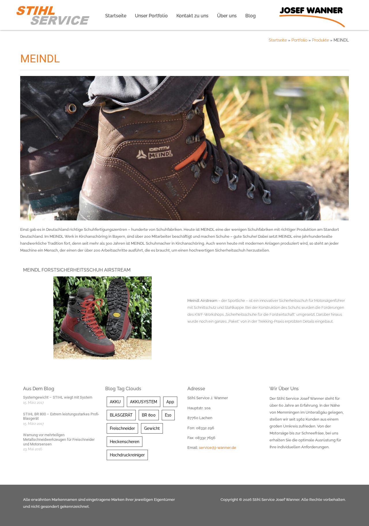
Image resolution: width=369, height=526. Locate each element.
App (170, 401)
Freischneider (122, 428)
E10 (168, 415)
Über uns (227, 15)
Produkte (320, 40)
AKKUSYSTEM (143, 401)
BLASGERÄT (121, 415)
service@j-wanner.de (217, 447)
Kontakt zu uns (192, 15)
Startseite (115, 15)
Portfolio (299, 40)
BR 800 (149, 415)
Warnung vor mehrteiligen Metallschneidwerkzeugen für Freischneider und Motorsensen (59, 439)
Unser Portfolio (151, 15)
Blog (250, 15)
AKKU (115, 401)
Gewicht (152, 428)
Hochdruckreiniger (127, 455)
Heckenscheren (124, 441)
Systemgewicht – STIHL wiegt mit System (57, 397)
